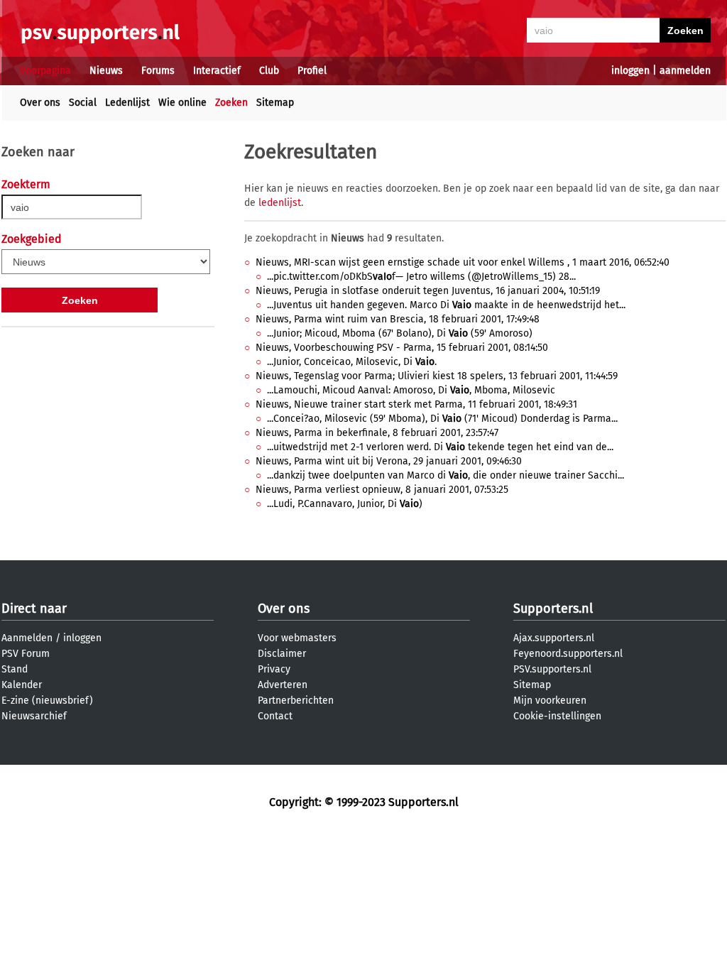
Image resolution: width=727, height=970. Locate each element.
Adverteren (282, 685)
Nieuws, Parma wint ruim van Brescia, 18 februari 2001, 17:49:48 (398, 319)
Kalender (21, 685)
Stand (14, 669)
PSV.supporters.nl (552, 669)
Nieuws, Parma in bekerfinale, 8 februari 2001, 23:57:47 (377, 433)
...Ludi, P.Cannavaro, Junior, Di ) (344, 504)
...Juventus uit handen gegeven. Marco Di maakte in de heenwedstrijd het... (446, 305)
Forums (158, 71)
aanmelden (685, 71)
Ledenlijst (127, 103)
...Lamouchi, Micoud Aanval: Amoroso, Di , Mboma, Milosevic (411, 390)
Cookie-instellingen (557, 716)
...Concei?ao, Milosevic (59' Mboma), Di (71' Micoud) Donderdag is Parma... (442, 419)
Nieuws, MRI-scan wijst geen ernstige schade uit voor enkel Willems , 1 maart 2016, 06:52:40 (462, 262)
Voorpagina (45, 71)
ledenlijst (279, 203)
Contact (275, 716)
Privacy (274, 669)
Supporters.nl (553, 608)
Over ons (40, 103)
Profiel (312, 71)
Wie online (182, 103)
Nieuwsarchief (34, 716)
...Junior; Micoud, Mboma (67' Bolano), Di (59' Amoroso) (399, 333)
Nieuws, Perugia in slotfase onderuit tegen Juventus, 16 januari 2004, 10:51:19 (428, 291)
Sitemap (275, 103)
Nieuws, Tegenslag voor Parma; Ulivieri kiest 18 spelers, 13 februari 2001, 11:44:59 (437, 376)
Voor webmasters (297, 638)
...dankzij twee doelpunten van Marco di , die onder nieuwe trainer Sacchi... (445, 475)
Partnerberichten (296, 700)
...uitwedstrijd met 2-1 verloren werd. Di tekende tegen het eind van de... (440, 447)
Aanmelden (27, 638)
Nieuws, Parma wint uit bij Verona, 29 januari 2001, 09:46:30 (389, 461)
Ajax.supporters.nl (553, 638)
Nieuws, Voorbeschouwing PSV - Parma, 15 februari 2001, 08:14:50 (402, 348)
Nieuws (106, 71)
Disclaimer (282, 654)
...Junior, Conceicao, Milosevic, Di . (352, 362)
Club (269, 71)
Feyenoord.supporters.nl (568, 654)
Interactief (217, 71)
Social (83, 103)
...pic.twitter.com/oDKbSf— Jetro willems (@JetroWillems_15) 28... (421, 277)
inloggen (630, 71)
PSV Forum (25, 654)
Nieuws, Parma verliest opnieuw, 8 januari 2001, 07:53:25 (382, 490)
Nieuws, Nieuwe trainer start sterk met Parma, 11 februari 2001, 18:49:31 (416, 404)
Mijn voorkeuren (549, 700)
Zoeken (231, 103)
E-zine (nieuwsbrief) (47, 700)
